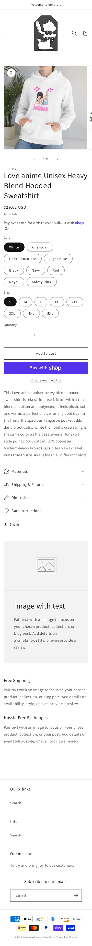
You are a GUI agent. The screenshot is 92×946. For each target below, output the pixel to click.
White (14, 247)
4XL (31, 313)
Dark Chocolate (22, 258)
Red (56, 270)
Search (15, 802)
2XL (75, 302)
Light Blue (58, 258)
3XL (12, 313)
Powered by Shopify (66, 936)
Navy (36, 270)
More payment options (46, 380)
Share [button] (14, 524)
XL (57, 302)
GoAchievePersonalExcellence (39, 936)
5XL (50, 313)
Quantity (10, 325)
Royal (14, 281)
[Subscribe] (76, 896)
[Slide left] (34, 159)
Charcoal (40, 247)
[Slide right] (57, 159)
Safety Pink (41, 281)
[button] (6, 33)
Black (14, 270)
